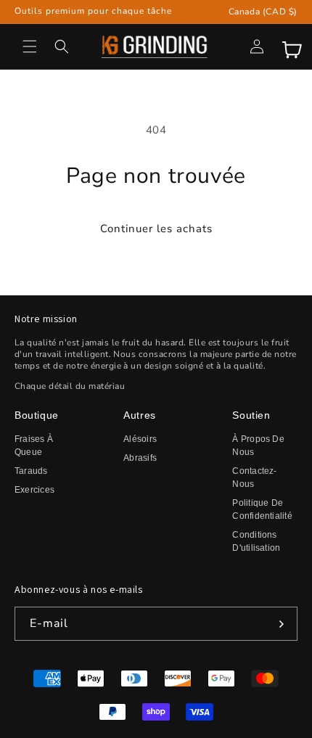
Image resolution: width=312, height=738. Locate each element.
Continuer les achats (156, 228)
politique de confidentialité (262, 509)
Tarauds (31, 471)
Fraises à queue (34, 445)
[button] (30, 46)
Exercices (34, 490)
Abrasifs (140, 458)
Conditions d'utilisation (256, 541)
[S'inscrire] (281, 624)
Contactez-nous (254, 477)
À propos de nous (258, 445)
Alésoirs (140, 439)
